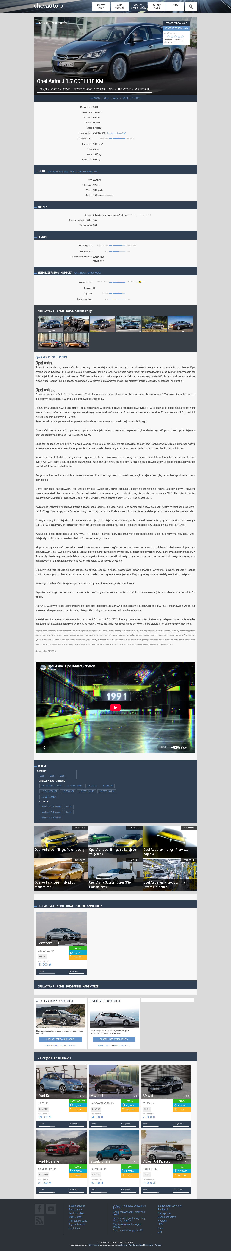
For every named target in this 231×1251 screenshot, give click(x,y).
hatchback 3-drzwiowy (51, 818)
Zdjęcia (100, 89)
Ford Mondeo (76, 1213)
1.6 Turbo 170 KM (49, 791)
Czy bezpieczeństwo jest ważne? (87, 273)
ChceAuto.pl (94, 1245)
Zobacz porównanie (176, 23)
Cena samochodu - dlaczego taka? (129, 1213)
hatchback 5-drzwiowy (51, 806)
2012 (42, 776)
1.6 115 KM (108, 786)
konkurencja (142, 89)
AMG (160, 1228)
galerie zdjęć (157, 6)
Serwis (66, 89)
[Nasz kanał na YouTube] (51, 1213)
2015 (62, 776)
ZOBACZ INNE (50, 1046)
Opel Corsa (75, 1217)
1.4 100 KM (92, 786)
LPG (160, 1224)
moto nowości (119, 6)
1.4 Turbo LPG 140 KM (51, 786)
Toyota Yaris (75, 1209)
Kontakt (158, 1245)
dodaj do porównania (176, 28)
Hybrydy (162, 1220)
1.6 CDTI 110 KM (86, 791)
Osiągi (43, 89)
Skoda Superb (77, 1205)
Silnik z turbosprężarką (58, 172)
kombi (69, 806)
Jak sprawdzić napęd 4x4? (128, 1230)
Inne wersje (124, 89)
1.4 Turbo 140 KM (74, 786)
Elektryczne (164, 1213)
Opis (111, 89)
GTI (160, 1232)
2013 (52, 776)
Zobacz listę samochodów (60, 1039)
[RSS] (39, 1225)
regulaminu (122, 1245)
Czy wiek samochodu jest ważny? (127, 1225)
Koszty (55, 89)
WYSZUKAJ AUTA (68, 1046)
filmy (175, 5)
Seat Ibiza (74, 1228)
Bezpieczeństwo (83, 89)
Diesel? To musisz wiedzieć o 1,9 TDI (129, 1207)
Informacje (148, 1245)
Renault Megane (78, 1220)
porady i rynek (101, 6)
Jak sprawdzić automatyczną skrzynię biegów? (129, 1219)
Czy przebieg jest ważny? (116, 133)
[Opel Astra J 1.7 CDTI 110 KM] (50, 331)
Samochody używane (170, 1205)
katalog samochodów (138, 6)
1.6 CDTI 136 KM (106, 791)
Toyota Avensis (77, 1224)
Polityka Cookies (136, 1245)
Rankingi (163, 1209)
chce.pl (49, 4)
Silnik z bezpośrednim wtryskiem (83, 172)
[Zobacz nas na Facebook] (39, 1213)
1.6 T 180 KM (68, 791)
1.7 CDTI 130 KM (48, 797)
